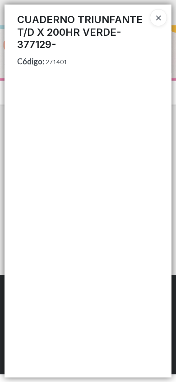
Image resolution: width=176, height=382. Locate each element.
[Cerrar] (158, 17)
